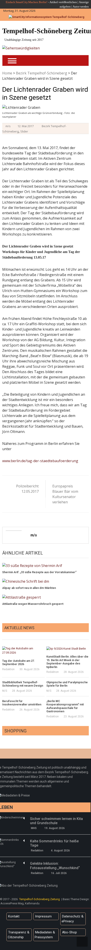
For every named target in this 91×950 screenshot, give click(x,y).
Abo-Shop (69, 932)
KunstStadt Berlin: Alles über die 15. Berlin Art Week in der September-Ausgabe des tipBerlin (67, 662)
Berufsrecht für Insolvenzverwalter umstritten (21, 702)
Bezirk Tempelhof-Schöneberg (41, 73)
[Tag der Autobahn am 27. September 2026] (23, 650)
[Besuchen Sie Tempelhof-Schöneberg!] (21, 48)
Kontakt (13, 916)
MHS (34, 828)
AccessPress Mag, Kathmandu (20, 903)
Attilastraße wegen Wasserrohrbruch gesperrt (32, 603)
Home (7, 73)
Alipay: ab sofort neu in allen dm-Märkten (29, 588)
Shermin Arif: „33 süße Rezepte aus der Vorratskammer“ (39, 572)
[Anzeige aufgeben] (72, 6)
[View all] (87, 635)
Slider (24, 131)
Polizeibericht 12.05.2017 (27, 489)
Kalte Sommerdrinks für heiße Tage (54, 843)
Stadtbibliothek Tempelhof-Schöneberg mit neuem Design (22, 684)
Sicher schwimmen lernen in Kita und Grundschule (56, 821)
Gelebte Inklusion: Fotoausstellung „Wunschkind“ (55, 865)
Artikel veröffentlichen (63, 2)
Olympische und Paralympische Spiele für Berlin (67, 684)
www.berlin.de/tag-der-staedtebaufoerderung (40, 460)
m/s (8, 126)
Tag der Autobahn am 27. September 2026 (18, 662)
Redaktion (8, 669)
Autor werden (81, 6)
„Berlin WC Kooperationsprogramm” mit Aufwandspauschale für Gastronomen (65, 706)
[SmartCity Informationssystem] (46, 17)
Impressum (43, 916)
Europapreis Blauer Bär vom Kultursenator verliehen (65, 494)
